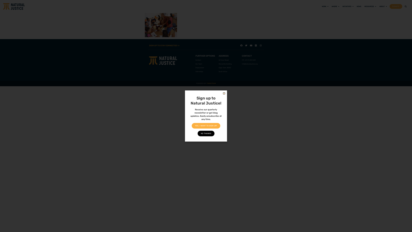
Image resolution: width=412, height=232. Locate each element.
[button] (224, 93)
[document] (206, 116)
